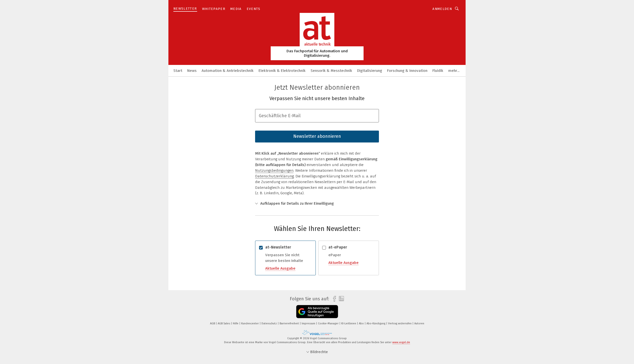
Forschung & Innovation (407, 70)
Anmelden (442, 9)
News (192, 70)
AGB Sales (224, 323)
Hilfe (236, 323)
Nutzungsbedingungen (274, 170)
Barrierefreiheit (290, 323)
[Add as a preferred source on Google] (317, 311)
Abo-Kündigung (376, 323)
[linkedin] (340, 299)
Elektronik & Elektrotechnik (282, 70)
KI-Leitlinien (349, 323)
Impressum (309, 323)
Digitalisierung (369, 70)
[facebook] (333, 299)
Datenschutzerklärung (274, 176)
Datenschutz (270, 323)
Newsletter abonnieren (317, 136)
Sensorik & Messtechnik (331, 70)
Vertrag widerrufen (400, 323)
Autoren (419, 323)
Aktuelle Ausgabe (280, 268)
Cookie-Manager (328, 323)
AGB (213, 323)
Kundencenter (250, 323)
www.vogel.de (401, 342)
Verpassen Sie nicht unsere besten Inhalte (284, 257)
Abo (362, 323)
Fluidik (437, 70)
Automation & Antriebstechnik (228, 70)
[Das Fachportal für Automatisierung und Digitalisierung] (177, 70)
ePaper (343, 255)
